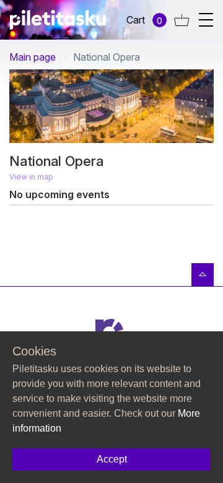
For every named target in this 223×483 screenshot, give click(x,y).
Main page (32, 57)
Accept (112, 459)
